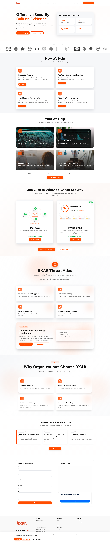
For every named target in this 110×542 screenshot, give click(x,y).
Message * (20, 491)
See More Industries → (55, 177)
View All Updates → (55, 448)
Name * (20, 466)
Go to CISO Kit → (75, 239)
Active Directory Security (40, 524)
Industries (61, 3)
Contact (75, 3)
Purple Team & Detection (40, 531)
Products (46, 3)
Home (34, 3)
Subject (20, 485)
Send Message (35, 502)
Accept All (17, 539)
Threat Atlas (54, 3)
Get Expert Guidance (41, 344)
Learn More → (22, 84)
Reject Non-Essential (37, 539)
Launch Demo (25, 344)
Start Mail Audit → (35, 239)
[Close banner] (95, 534)
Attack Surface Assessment (41, 529)
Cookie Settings (79, 522)
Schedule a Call (88, 3)
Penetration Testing (39, 520)
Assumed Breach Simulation (41, 522)
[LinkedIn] (77, 520)
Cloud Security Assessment (41, 527)
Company (20, 479)
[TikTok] (79, 520)
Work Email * (21, 473)
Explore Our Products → (46, 249)
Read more (20, 441)
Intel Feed (68, 3)
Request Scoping (23, 33)
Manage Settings (26, 539)
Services (40, 3)
